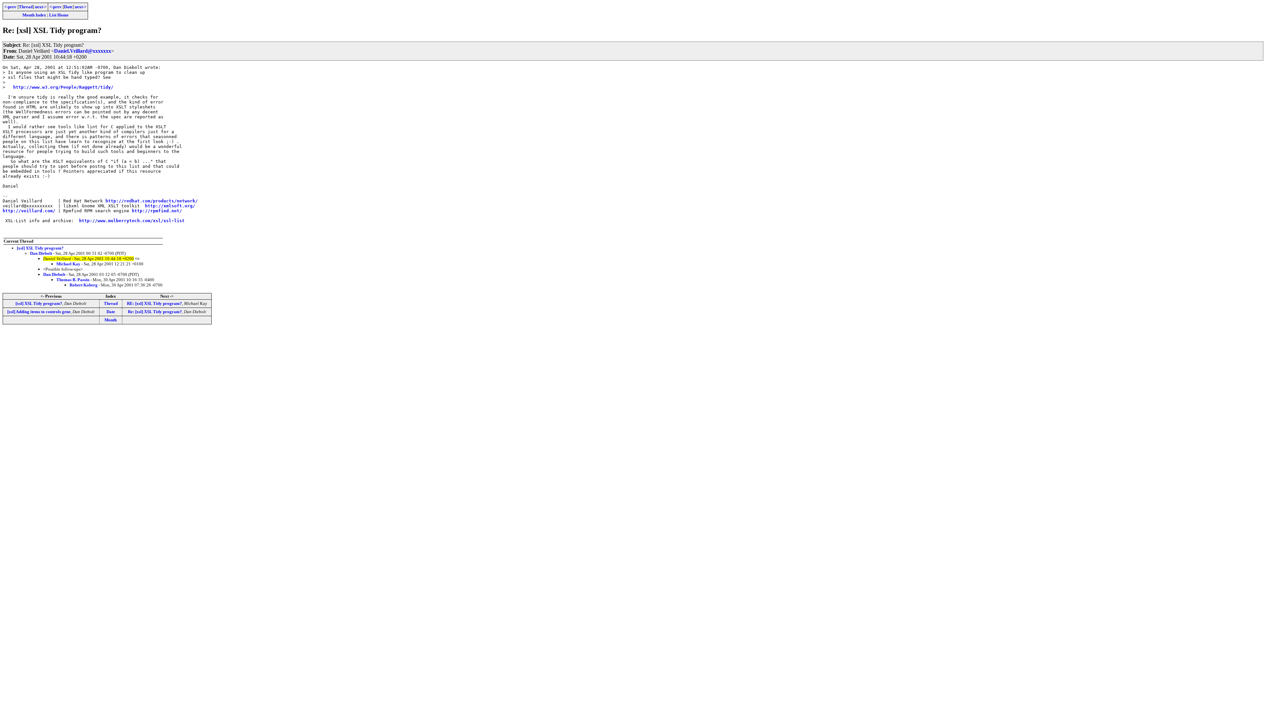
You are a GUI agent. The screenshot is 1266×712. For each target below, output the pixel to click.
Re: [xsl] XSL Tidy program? (155, 311)
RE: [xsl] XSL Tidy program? (154, 303)
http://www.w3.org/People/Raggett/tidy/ (63, 87)
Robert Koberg (84, 284)
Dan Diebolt (41, 253)
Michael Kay (68, 263)
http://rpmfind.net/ (157, 210)
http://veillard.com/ (29, 210)
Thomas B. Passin (72, 279)
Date (68, 6)
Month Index (34, 15)
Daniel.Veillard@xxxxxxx (82, 51)
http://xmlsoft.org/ (170, 205)
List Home (59, 15)
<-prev (10, 6)
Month (111, 319)
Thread (26, 6)
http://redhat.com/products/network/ (152, 200)
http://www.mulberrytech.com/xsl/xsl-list (132, 220)
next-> (40, 6)
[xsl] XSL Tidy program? (40, 248)
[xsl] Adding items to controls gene (39, 311)
